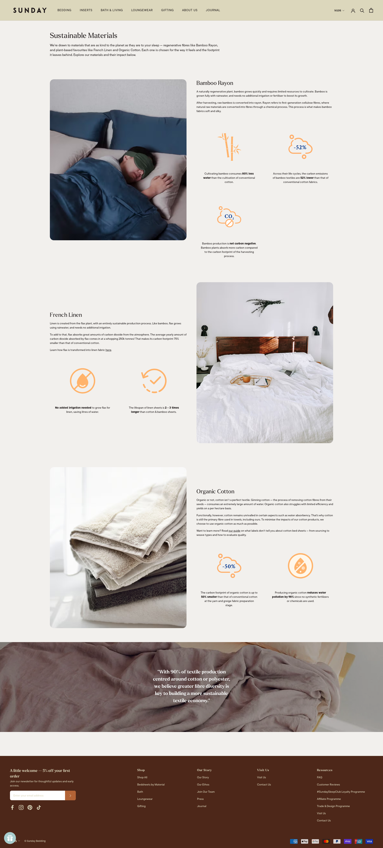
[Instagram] (21, 807)
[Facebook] (12, 807)
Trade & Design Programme (333, 806)
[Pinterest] (30, 807)
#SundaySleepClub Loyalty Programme (341, 792)
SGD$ (337, 10)
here (108, 350)
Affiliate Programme (329, 799)
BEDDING (64, 10)
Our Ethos (203, 784)
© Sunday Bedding (34, 841)
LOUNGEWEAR (142, 10)
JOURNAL (213, 10)
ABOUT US (189, 10)
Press (200, 799)
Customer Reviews (328, 784)
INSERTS (86, 10)
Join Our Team (206, 792)
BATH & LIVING (112, 10)
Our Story (203, 777)
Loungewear (145, 799)
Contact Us (264, 784)
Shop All (142, 777)
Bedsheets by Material (151, 784)
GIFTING (167, 10)
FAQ (319, 777)
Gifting (141, 806)
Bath (140, 792)
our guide (234, 531)
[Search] (362, 10)
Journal (201, 806)
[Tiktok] (38, 807)
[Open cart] (371, 10)
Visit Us (261, 777)
